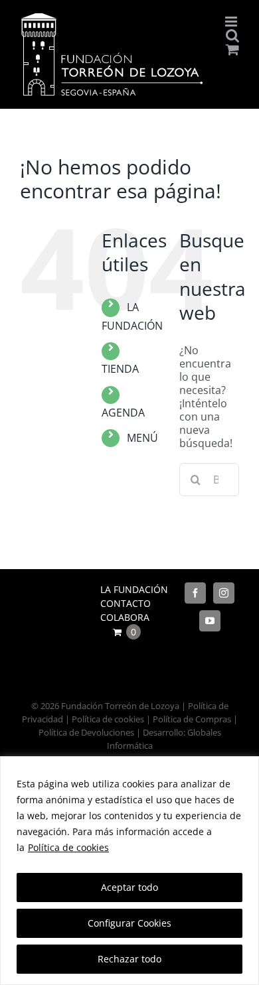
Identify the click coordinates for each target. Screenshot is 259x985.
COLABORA (124, 617)
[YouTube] (209, 620)
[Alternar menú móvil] (232, 22)
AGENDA (123, 412)
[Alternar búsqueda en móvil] (232, 35)
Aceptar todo (129, 887)
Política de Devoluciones (86, 732)
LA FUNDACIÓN (134, 589)
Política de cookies (68, 847)
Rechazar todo (129, 958)
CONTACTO (125, 603)
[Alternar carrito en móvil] (232, 49)
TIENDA (120, 368)
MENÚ (142, 437)
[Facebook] (195, 593)
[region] (129, 870)
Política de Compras (192, 719)
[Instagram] (223, 593)
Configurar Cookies (129, 923)
